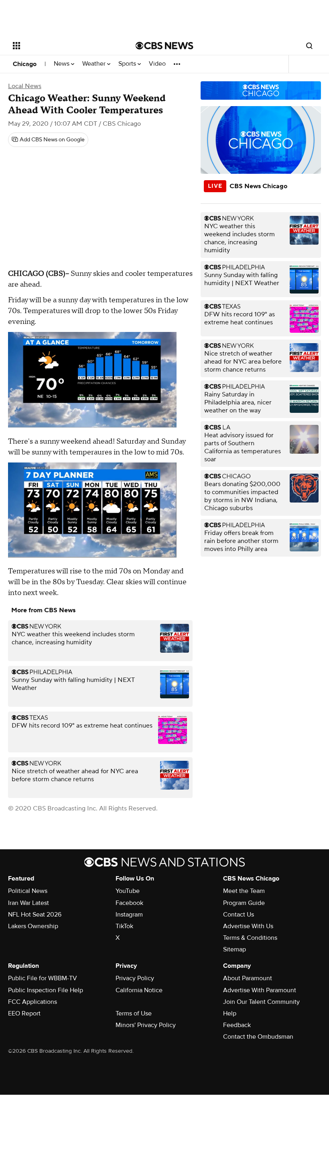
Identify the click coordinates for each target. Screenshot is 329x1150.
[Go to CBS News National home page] (164, 46)
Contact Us (238, 914)
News (62, 64)
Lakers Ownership (33, 926)
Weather (94, 64)
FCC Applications (32, 1002)
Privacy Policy (135, 978)
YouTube (128, 891)
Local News (24, 86)
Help (229, 1013)
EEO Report (24, 1013)
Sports (128, 64)
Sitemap (234, 949)
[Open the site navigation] (63, 45)
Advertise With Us (248, 926)
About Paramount (247, 978)
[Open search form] (309, 45)
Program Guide (244, 903)
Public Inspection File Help (45, 990)
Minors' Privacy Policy (146, 1025)
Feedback (237, 1025)
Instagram (129, 914)
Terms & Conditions (250, 938)
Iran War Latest (28, 903)
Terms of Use (134, 1013)
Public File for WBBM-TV (42, 978)
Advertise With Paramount (259, 990)
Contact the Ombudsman (258, 1036)
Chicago (25, 64)
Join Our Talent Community (261, 1002)
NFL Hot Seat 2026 (34, 914)
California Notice (139, 990)
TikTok (124, 926)
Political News (27, 891)
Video (157, 64)
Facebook (129, 903)
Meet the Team (244, 891)
